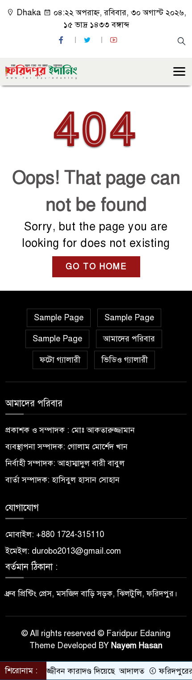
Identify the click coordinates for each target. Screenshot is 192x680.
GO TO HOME (96, 266)
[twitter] (88, 40)
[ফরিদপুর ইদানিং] (41, 71)
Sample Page (58, 318)
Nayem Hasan (137, 645)
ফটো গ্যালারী (60, 360)
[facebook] (62, 40)
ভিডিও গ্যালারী (124, 360)
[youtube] (114, 40)
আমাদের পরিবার (129, 339)
